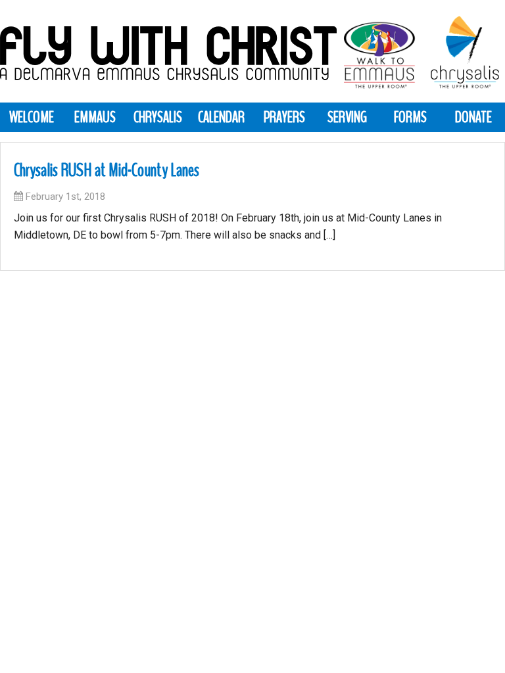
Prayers (284, 117)
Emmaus (95, 117)
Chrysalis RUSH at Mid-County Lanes (106, 170)
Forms (410, 117)
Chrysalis (157, 117)
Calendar (221, 117)
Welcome (31, 117)
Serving (347, 117)
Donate (473, 117)
